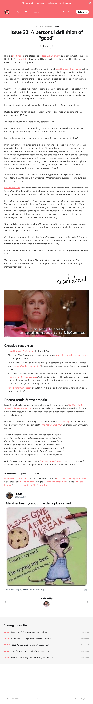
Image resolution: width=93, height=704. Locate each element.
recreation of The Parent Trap (34, 485)
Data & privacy (41, 699)
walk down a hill (26, 481)
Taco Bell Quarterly (51, 55)
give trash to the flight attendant (71, 478)
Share (45, 46)
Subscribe (82, 12)
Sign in (71, 12)
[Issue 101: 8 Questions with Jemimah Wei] (46, 632)
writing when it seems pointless (22, 377)
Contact (54, 699)
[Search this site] (63, 12)
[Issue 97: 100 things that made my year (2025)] (46, 657)
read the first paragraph (55, 481)
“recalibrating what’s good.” (68, 69)
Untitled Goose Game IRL (16, 478)
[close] (90, 3)
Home (19, 12)
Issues (36, 12)
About (27, 12)
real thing (23, 59)
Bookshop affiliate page (51, 461)
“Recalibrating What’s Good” (21, 351)
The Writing (64, 421)
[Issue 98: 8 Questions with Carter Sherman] (46, 651)
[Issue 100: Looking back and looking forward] (46, 638)
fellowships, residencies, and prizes (72, 355)
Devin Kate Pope (12, 187)
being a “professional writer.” (27, 366)
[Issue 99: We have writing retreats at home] (46, 645)
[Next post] (87, 602)
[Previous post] (6, 602)
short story (17, 55)
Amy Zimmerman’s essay (19, 387)
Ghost (86, 699)
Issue (57, 26)
